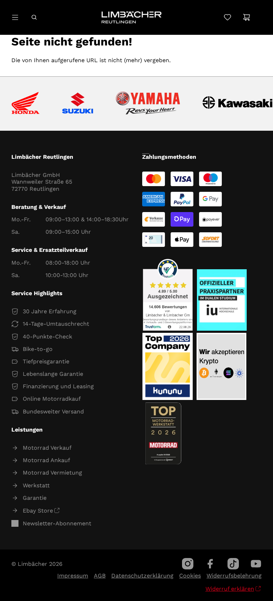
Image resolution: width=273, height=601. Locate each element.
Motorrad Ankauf (46, 460)
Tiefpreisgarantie (46, 361)
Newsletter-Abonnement (57, 523)
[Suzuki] (77, 103)
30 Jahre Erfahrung (49, 311)
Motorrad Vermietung (52, 472)
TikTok (233, 563)
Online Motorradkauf (52, 398)
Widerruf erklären (229, 588)
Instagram (187, 563)
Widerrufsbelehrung (234, 575)
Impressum (72, 575)
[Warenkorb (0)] (246, 17)
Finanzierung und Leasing (58, 386)
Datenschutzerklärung (142, 575)
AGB (100, 575)
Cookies (190, 575)
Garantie (35, 497)
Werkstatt (36, 485)
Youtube (256, 563)
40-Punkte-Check (47, 336)
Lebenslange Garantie (53, 373)
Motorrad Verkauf (47, 447)
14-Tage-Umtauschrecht (56, 323)
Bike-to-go (38, 349)
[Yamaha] (148, 104)
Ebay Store (38, 510)
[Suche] (34, 17)
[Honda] (25, 103)
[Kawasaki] (238, 103)
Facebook (210, 563)
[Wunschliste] (227, 17)
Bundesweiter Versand (53, 411)
